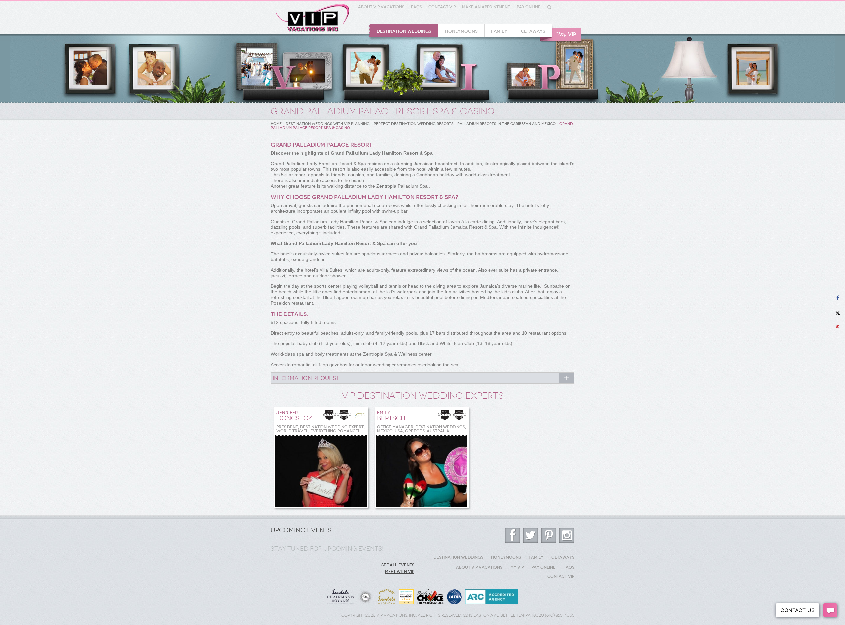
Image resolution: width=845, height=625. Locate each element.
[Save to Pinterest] (837, 327)
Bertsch (391, 416)
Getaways (533, 31)
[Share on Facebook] (837, 297)
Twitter (530, 535)
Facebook (512, 535)
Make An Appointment (486, 7)
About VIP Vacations (381, 7)
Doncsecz (294, 416)
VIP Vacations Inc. (312, 18)
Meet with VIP (399, 572)
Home (276, 124)
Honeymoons (461, 31)
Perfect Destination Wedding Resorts (414, 124)
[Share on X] (837, 312)
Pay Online (529, 7)
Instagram (566, 535)
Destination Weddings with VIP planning (328, 124)
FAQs (416, 7)
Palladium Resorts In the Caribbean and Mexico (506, 124)
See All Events (397, 565)
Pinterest (548, 535)
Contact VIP (442, 7)
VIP (566, 34)
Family (499, 31)
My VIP (517, 567)
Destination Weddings (404, 31)
